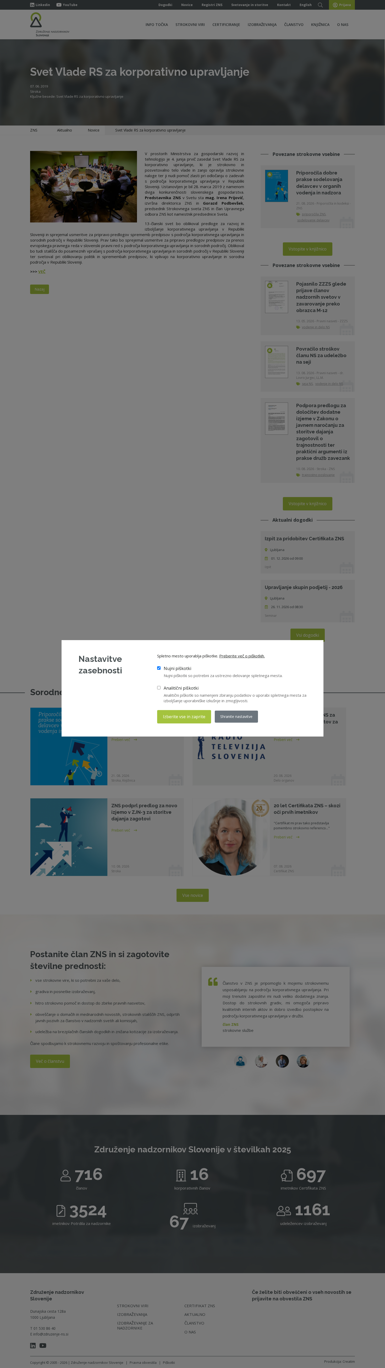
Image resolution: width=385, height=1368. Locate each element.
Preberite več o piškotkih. (242, 655)
